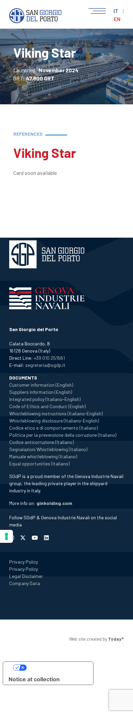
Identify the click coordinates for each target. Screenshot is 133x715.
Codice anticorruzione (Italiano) (41, 442)
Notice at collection (34, 679)
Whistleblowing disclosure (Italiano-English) (54, 420)
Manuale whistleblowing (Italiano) (43, 456)
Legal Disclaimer (26, 576)
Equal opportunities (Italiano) (39, 463)
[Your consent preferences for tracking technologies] (6, 536)
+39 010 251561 (49, 358)
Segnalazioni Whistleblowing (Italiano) (48, 449)
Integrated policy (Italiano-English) (44, 399)
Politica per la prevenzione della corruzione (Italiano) (62, 435)
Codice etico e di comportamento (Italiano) (53, 428)
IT (116, 11)
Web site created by (96, 639)
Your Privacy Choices (55, 667)
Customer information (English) (41, 385)
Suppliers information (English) (40, 392)
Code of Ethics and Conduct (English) (47, 406)
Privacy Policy (23, 562)
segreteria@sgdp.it (45, 365)
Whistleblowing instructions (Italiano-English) (56, 413)
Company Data (24, 583)
